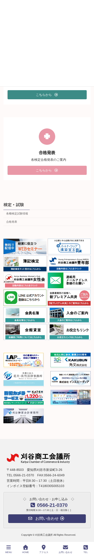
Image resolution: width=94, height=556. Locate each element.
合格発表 (11, 221)
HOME (25, 552)
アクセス (43, 552)
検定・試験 (13, 204)
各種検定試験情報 (17, 213)
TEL (86, 552)
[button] (47, 94)
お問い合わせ (65, 552)
